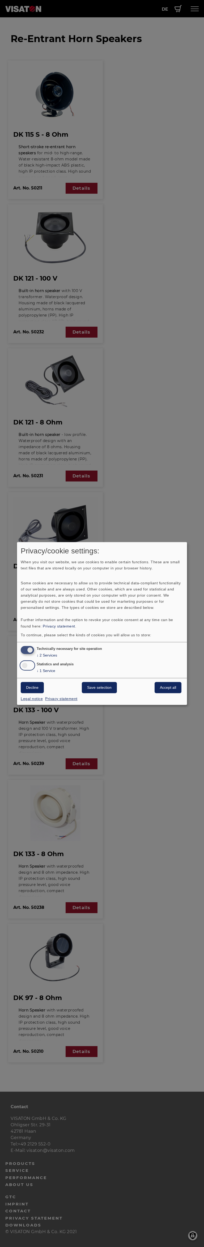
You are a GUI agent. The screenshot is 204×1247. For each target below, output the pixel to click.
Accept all (168, 688)
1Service (46, 671)
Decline (32, 688)
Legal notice (32, 699)
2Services (47, 655)
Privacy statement (59, 626)
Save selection (99, 688)
